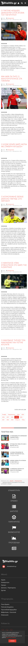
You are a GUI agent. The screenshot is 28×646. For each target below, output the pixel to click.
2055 (22, 414)
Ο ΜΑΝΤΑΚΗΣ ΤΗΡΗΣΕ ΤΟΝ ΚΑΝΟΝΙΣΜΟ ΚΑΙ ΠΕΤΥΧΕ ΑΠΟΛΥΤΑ (13, 342)
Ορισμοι (3, 585)
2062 (8, 419)
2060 (21, 417)
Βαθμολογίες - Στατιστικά (8, 612)
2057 (8, 417)
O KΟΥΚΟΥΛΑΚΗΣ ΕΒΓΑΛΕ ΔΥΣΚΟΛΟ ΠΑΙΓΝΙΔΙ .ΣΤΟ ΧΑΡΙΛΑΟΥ (12, 198)
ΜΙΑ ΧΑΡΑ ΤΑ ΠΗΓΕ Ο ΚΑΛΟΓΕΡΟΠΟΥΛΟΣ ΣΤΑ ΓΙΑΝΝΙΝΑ (11, 78)
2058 (12, 417)
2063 (12, 419)
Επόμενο (17, 419)
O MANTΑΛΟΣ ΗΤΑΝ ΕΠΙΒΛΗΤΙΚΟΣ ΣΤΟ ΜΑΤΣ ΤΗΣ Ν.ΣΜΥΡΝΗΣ (14, 264)
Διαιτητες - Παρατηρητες (8, 588)
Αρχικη (3, 580)
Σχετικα (3, 590)
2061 (3, 419)
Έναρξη (4, 414)
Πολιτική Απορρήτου (7, 607)
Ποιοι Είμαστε (5, 604)
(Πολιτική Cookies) (11, 637)
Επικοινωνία (4, 615)
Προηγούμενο (11, 414)
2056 (3, 417)
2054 (18, 414)
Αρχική (11, 481)
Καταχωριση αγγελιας (7, 643)
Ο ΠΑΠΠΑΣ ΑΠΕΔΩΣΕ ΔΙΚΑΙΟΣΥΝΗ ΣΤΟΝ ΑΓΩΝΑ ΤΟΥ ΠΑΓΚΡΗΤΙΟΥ (12, 12)
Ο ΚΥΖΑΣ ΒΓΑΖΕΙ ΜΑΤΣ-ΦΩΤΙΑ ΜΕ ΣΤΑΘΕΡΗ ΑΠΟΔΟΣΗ (14, 145)
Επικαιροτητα (18, 481)
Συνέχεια (12, 640)
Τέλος (23, 419)
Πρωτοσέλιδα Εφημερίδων (9, 609)
